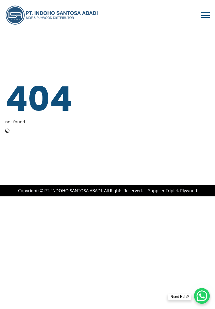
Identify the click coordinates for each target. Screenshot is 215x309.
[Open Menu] (205, 15)
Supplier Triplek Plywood (172, 191)
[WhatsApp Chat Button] (202, 296)
